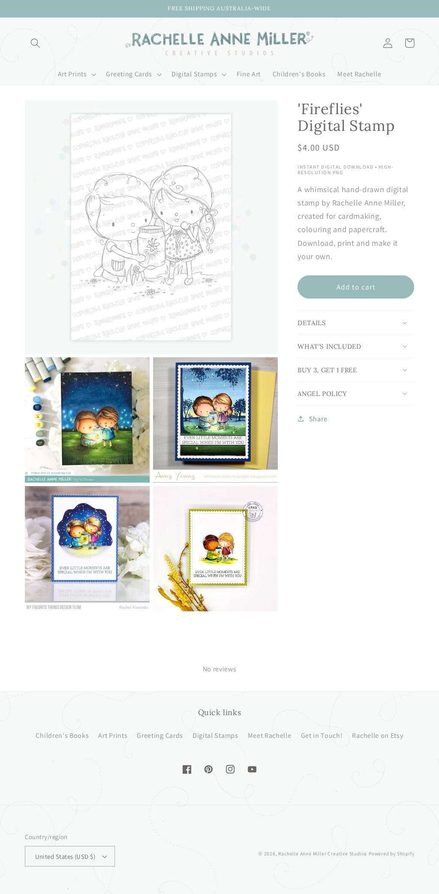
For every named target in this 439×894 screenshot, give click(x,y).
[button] (36, 43)
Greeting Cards (160, 735)
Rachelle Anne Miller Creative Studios (322, 853)
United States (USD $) (65, 856)
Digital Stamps (215, 735)
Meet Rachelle (270, 735)
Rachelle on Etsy (377, 735)
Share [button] (318, 418)
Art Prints (112, 735)
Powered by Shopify (392, 853)
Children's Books (62, 735)
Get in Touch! (322, 735)
